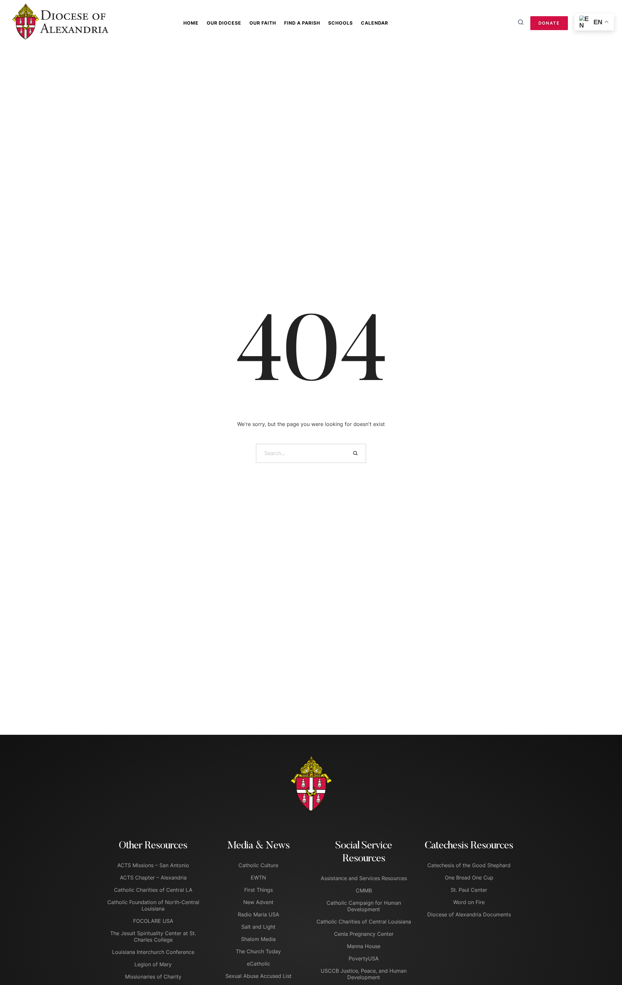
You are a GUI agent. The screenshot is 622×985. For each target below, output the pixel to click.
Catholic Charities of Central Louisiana (364, 921)
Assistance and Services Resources (364, 878)
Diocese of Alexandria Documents (469, 914)
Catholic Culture (258, 865)
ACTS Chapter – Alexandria (153, 877)
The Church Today (258, 951)
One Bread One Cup (469, 877)
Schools (340, 23)
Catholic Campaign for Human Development (364, 906)
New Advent (258, 902)
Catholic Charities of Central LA (153, 890)
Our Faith (262, 23)
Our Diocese (224, 23)
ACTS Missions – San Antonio (153, 865)
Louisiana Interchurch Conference (153, 952)
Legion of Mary (153, 964)
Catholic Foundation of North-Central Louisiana (153, 905)
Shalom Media (258, 939)
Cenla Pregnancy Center (364, 934)
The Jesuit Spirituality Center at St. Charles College (153, 936)
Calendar (374, 23)
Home (191, 23)
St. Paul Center (469, 890)
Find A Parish (302, 23)
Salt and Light (258, 926)
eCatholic (258, 963)
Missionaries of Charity (153, 976)
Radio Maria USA (258, 914)
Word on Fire (469, 902)
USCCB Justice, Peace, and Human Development (364, 974)
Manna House (363, 946)
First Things (258, 890)
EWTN (258, 877)
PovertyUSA (364, 958)
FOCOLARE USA (153, 921)
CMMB (364, 890)
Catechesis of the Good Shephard (469, 865)
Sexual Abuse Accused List (258, 976)
